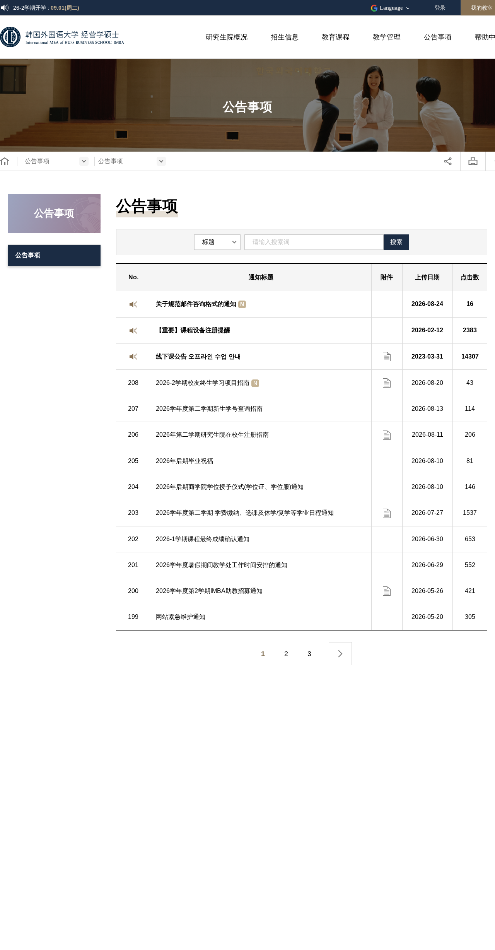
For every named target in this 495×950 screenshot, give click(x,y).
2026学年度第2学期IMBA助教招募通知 (209, 591)
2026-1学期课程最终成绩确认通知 (202, 539)
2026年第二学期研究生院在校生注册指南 (212, 434)
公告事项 (438, 37)
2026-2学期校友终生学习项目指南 (206, 382)
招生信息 (285, 37)
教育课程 (336, 37)
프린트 (473, 161)
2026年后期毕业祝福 (184, 461)
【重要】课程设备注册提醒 (193, 330)
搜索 (396, 242)
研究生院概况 (227, 37)
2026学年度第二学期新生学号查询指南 (209, 408)
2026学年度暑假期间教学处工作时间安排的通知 (221, 565)
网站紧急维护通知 (180, 616)
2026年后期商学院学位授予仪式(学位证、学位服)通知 (230, 487)
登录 (440, 8)
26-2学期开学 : (46, 8)
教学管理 (387, 37)
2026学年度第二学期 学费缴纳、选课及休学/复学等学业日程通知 (245, 512)
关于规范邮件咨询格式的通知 (200, 304)
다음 (340, 653)
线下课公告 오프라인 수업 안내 (198, 356)
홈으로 (4, 161)
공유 (447, 161)
